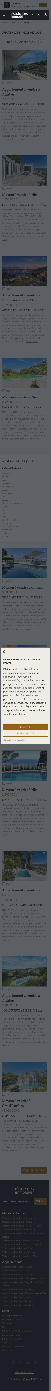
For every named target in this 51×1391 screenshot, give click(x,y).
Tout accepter (25, 727)
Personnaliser (25, 734)
